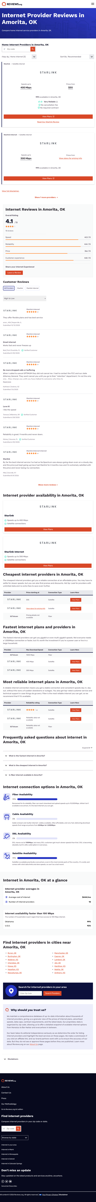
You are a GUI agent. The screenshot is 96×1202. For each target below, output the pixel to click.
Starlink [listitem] (20, 288)
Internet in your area (9, 1145)
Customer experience (15, 258)
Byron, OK (12, 953)
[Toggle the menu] (92, 3)
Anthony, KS (59, 973)
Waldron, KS (13, 960)
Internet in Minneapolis (9, 1154)
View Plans (47, 116)
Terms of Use (5, 1186)
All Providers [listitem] (8, 288)
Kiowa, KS (12, 966)
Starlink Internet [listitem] (33, 288)
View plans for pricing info (70, 158)
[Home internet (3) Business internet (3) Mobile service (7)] (23, 56)
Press (3, 1098)
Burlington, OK (14, 956)
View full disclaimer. (10, 191)
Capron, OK (59, 956)
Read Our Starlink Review (48, 122)
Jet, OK (57, 963)
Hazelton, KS (13, 969)
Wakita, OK (59, 969)
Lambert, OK (59, 960)
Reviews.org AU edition (14, 1109)
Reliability (10, 244)
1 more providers (46, 197)
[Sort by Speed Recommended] (80, 56)
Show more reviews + (48, 485)
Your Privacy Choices (50, 1195)
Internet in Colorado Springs (11, 1164)
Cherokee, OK (13, 963)
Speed (8, 237)
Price (8, 251)
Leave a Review (14, 273)
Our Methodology (9, 1104)
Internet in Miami (7, 1150)
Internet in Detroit (8, 1159)
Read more (7, 382)
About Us (34, 1044)
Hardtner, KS (59, 966)
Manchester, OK (61, 953)
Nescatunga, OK (15, 973)
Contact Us (6, 1093)
